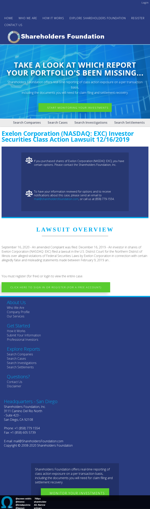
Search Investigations (90, 122)
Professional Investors (22, 339)
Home (8, 18)
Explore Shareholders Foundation (98, 18)
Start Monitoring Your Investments (78, 107)
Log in (145, 2)
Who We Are (15, 307)
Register (138, 18)
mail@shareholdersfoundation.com (56, 199)
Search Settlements (129, 122)
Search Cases (58, 122)
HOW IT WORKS (53, 18)
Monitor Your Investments (77, 493)
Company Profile (18, 312)
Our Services (15, 316)
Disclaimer (14, 386)
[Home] (58, 36)
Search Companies (27, 122)
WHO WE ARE (28, 18)
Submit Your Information (24, 335)
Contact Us (13, 25)
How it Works (16, 331)
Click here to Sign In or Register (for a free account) (55, 287)
